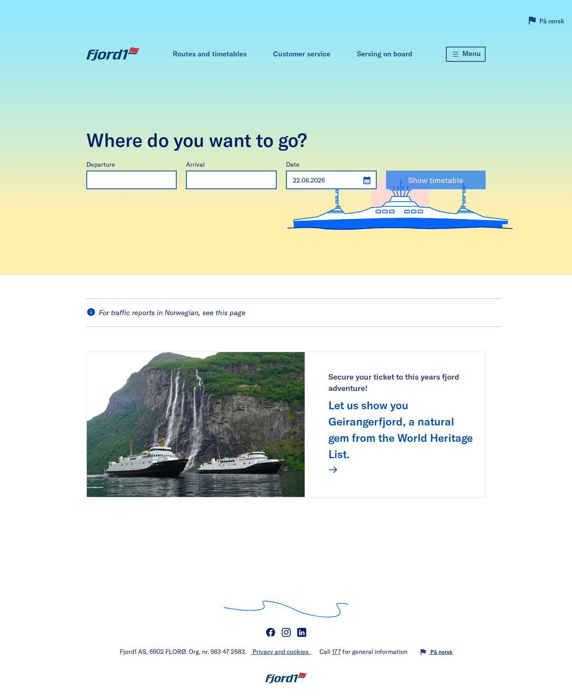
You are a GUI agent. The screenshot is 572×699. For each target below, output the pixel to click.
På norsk (551, 20)
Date (293, 164)
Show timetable (435, 180)
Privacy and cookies (281, 651)
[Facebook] (270, 632)
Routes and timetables (210, 53)
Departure (100, 164)
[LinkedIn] (301, 632)
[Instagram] (286, 632)
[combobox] (123, 179)
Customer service (301, 53)
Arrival (195, 164)
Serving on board (384, 53)
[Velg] (168, 179)
